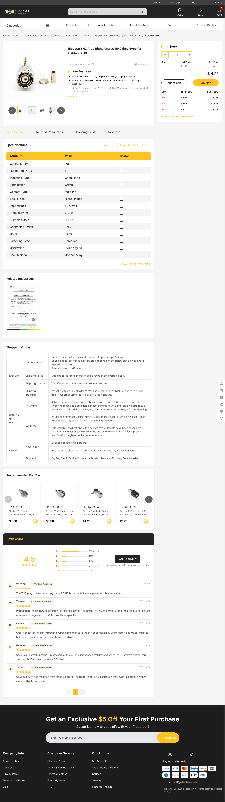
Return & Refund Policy (60, 767)
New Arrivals (105, 25)
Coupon (156, 2)
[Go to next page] (88, 692)
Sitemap (97, 780)
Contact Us (216, 2)
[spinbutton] (177, 54)
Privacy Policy (11, 773)
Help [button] (194, 3)
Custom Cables (206, 25)
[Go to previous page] (69, 692)
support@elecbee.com (182, 782)
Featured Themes (102, 786)
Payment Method (57, 773)
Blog (5, 786)
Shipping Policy (56, 761)
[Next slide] (61, 110)
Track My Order (56, 780)
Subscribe (169, 737)
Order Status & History (105, 767)
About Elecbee (139, 25)
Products (72, 25)
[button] (179, 12)
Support (173, 25)
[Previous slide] (12, 110)
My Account (99, 761)
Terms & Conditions (14, 780)
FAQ (49, 786)
